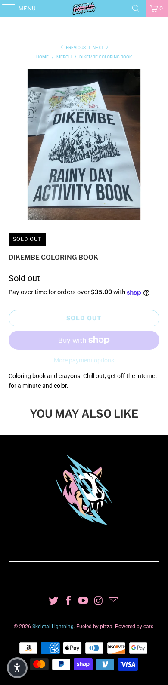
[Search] (136, 8)
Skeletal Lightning (53, 627)
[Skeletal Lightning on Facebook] (68, 601)
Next (98, 47)
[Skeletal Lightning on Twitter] (53, 601)
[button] (17, 667)
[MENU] (4, 8)
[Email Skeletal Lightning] (113, 601)
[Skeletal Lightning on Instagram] (98, 601)
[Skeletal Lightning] (84, 8)
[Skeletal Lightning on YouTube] (83, 601)
